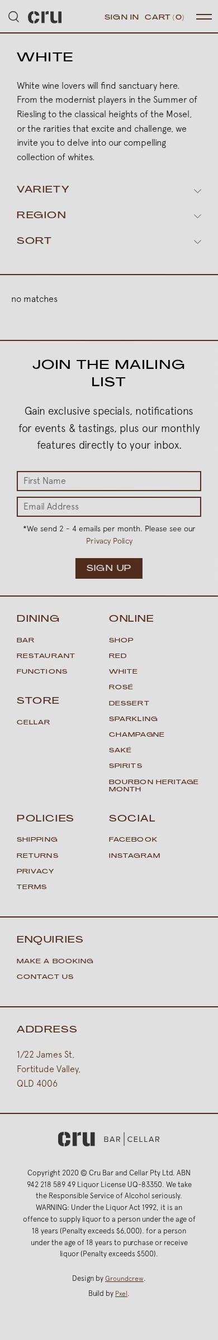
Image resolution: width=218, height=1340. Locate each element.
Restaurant (46, 657)
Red (118, 657)
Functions (42, 672)
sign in (122, 18)
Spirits (126, 766)
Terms (32, 888)
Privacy (35, 872)
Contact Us (45, 977)
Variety (43, 190)
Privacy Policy (109, 540)
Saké (120, 751)
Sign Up (109, 569)
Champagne (137, 735)
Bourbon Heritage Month (154, 786)
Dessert (129, 704)
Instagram (134, 856)
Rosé (121, 688)
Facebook (133, 840)
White (124, 672)
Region (42, 216)
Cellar (34, 723)
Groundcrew (124, 1279)
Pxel (121, 1294)
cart (164, 18)
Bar (26, 641)
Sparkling (133, 720)
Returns (38, 856)
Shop (121, 641)
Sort (34, 241)
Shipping (37, 840)
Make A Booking (55, 962)
